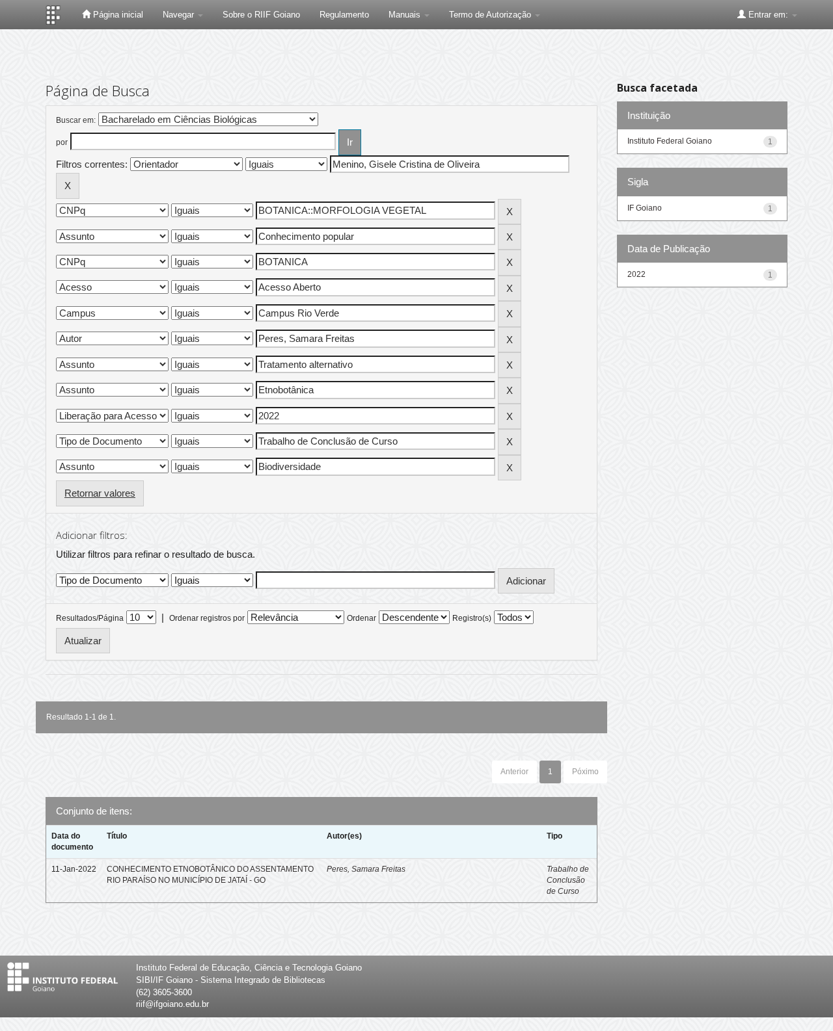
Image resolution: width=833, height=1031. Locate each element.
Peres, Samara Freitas (366, 869)
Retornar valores (99, 493)
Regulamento (344, 15)
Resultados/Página (90, 618)
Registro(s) (471, 618)
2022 (636, 274)
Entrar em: (768, 15)
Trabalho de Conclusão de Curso (568, 880)
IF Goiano (644, 208)
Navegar (180, 15)
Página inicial (116, 15)
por (62, 142)
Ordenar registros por (207, 618)
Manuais (406, 15)
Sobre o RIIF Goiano (261, 15)
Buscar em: (76, 120)
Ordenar (361, 618)
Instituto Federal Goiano (669, 141)
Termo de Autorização (491, 15)
